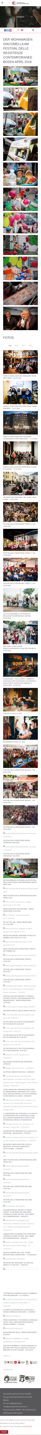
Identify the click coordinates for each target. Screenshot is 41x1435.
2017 (23, 346)
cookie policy (27, 1426)
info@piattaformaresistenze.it (15, 1407)
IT (19, 30)
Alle (10, 346)
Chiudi (4, 1432)
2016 (30, 346)
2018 (16, 346)
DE (22, 30)
